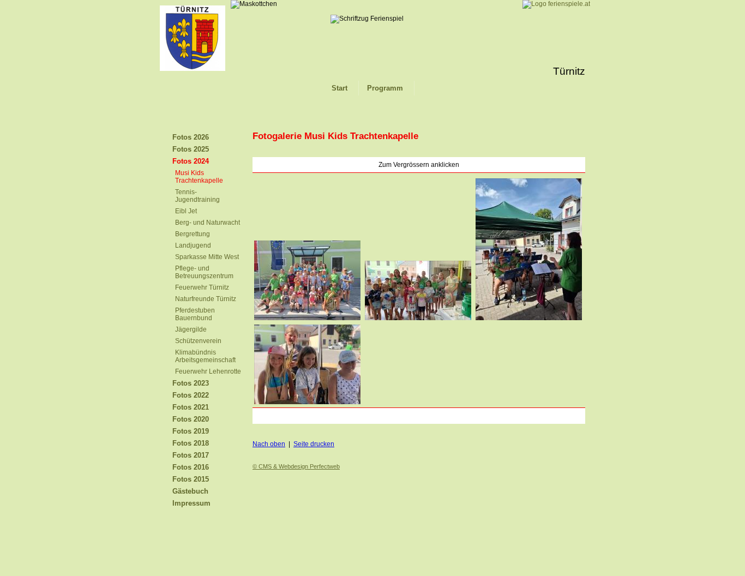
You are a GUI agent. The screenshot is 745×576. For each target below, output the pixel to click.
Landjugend (193, 245)
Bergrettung (192, 234)
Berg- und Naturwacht (207, 222)
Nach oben (269, 444)
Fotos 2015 (190, 479)
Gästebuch (190, 491)
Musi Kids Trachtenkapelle (199, 176)
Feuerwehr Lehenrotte (208, 371)
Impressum (191, 503)
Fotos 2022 (190, 395)
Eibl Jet (186, 211)
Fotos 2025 (190, 149)
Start (339, 88)
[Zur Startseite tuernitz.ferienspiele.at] (192, 69)
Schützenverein (198, 341)
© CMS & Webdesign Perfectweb (296, 466)
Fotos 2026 (190, 137)
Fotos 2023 (190, 383)
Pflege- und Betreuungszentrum (204, 272)
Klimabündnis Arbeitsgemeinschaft (205, 356)
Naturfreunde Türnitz (205, 299)
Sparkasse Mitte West (207, 257)
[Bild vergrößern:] (307, 321)
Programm (385, 88)
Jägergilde (191, 329)
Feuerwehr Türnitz (202, 287)
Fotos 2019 (190, 431)
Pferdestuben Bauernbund (195, 314)
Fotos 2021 (190, 407)
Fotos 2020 (190, 419)
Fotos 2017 (190, 455)
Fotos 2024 (190, 161)
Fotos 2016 (190, 467)
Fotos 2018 (190, 443)
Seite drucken (313, 444)
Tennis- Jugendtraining (197, 195)
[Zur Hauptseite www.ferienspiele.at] (556, 4)
